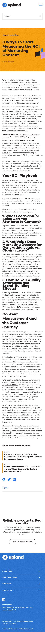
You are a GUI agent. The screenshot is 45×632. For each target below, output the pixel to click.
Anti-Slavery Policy (9, 624)
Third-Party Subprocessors (23, 621)
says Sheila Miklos (10, 385)
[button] (40, 4)
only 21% (22, 98)
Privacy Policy (7, 621)
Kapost (37, 387)
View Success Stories (22, 542)
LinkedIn (3, 599)
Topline (5, 488)
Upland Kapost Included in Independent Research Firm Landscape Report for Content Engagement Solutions (23, 456)
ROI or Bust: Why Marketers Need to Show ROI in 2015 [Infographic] (21, 135)
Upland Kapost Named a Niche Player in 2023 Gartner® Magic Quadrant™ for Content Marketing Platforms (22, 469)
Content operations (10, 35)
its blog (30, 417)
